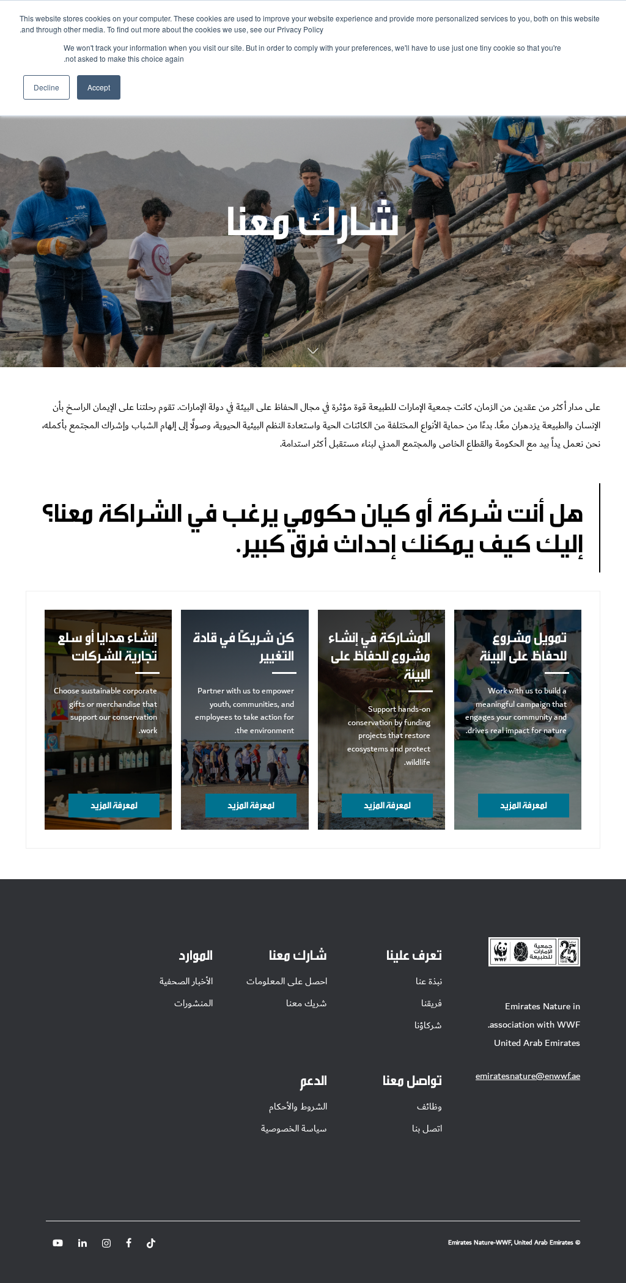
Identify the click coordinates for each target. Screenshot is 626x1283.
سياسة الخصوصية (294, 1128)
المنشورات (193, 1003)
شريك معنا (306, 1003)
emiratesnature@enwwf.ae (528, 1076)
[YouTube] (58, 1243)
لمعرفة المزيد (523, 805)
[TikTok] (151, 1243)
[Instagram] (106, 1243)
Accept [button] (98, 87)
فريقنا (431, 1003)
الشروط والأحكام (298, 1106)
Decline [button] (46, 87)
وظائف (429, 1106)
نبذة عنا (429, 981)
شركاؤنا (428, 1025)
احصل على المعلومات (286, 981)
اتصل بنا (427, 1128)
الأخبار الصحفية (186, 981)
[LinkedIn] (83, 1243)
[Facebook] (128, 1243)
